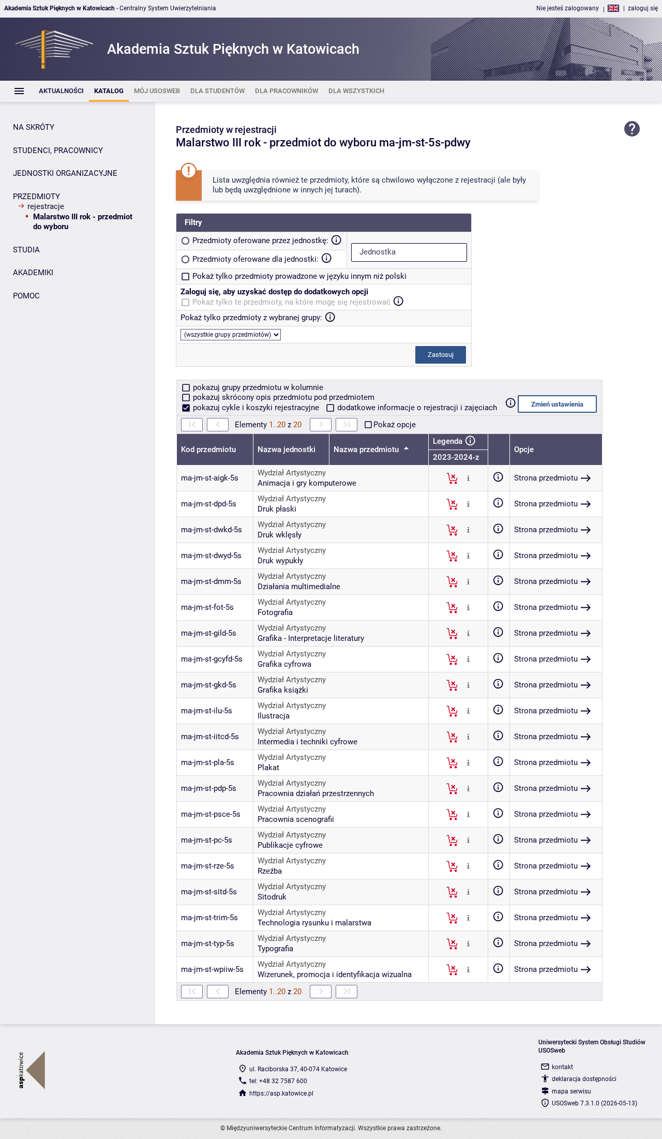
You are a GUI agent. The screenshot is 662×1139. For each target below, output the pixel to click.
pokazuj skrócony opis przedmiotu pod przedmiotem (282, 397)
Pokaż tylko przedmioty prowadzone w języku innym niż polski (299, 276)
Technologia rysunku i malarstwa (314, 922)
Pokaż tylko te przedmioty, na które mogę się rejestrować (291, 302)
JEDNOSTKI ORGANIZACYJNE (65, 173)
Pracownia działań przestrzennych (316, 793)
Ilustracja (274, 716)
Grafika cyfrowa (284, 664)
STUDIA (26, 249)
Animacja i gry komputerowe (307, 483)
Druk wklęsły (280, 534)
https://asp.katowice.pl (281, 1093)
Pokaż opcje (394, 424)
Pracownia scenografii (296, 819)
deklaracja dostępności (584, 1079)
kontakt (562, 1067)
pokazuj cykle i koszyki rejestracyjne (256, 407)
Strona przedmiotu (546, 478)
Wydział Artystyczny (292, 472)
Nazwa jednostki (286, 449)
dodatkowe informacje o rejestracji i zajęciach (416, 407)
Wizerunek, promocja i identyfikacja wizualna (335, 974)
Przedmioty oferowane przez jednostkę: (260, 240)
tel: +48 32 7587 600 (278, 1081)
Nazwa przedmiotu (367, 449)
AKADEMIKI (33, 272)
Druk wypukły (280, 560)
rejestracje (45, 206)
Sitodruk (272, 897)
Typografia (275, 948)
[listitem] (61, 91)
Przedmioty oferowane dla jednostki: (255, 259)
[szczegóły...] (468, 478)
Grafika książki (283, 690)
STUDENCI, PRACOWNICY (58, 150)
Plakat (268, 767)
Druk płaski (277, 509)
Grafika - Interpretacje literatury (311, 638)
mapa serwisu (571, 1091)
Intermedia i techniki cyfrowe (307, 741)
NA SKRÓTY (33, 127)
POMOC (26, 296)
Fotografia (275, 612)
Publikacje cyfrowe (290, 845)
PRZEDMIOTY (36, 196)
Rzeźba (270, 871)
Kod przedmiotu (208, 449)
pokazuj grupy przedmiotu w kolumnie (257, 387)
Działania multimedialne (299, 586)
